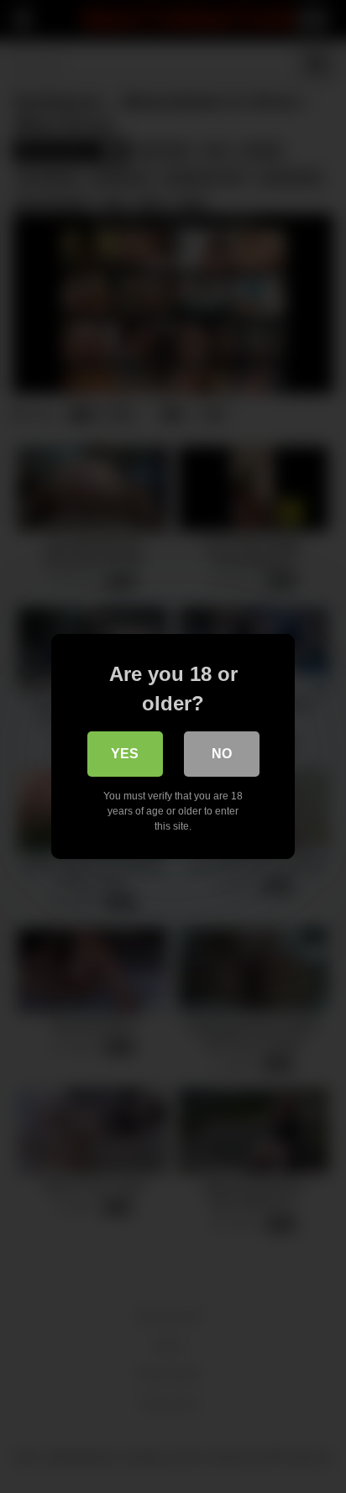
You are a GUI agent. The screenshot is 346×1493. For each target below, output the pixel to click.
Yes (125, 753)
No (222, 753)
